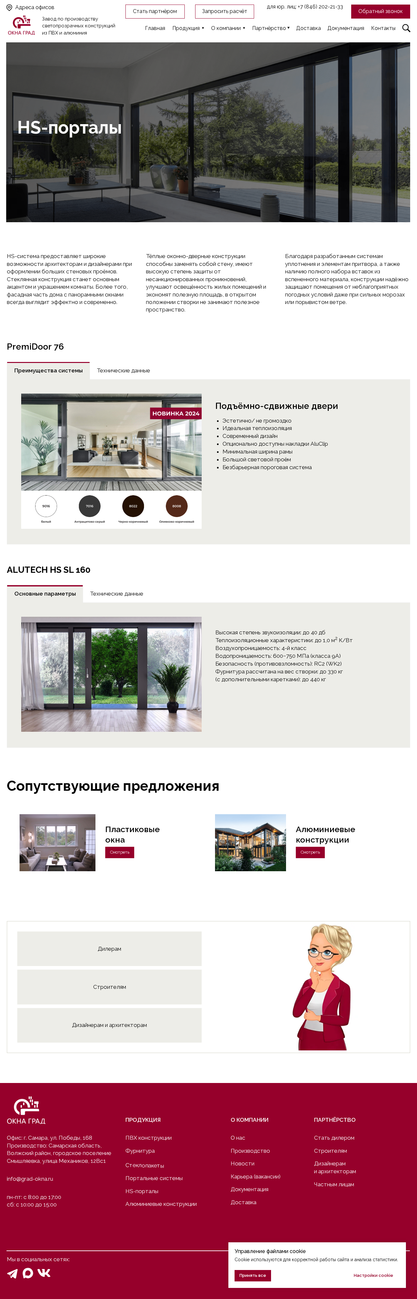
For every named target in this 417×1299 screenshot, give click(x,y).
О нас (238, 1137)
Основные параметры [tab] (45, 593)
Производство (250, 1150)
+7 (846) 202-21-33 (320, 7)
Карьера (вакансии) (255, 1176)
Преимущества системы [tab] (48, 370)
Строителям (330, 1150)
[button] (380, 12)
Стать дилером (334, 1137)
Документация (249, 1189)
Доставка (243, 1202)
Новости (242, 1163)
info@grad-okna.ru (30, 1179)
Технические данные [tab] (123, 370)
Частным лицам (334, 1184)
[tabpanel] (208, 462)
